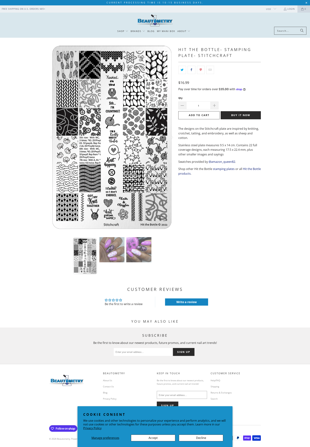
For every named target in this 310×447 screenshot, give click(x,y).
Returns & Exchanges (221, 392)
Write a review (186, 302)
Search (214, 398)
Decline (201, 438)
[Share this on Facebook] (191, 70)
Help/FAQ (215, 380)
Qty (180, 98)
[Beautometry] (155, 20)
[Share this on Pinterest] (201, 70)
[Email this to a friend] (210, 70)
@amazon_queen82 (222, 162)
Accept (153, 438)
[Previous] (52, 137)
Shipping (215, 386)
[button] (122, 31)
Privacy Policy (92, 428)
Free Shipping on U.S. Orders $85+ (23, 8)
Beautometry (63, 438)
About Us (107, 380)
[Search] (301, 31)
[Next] (172, 137)
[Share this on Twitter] (182, 70)
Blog (105, 392)
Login (291, 8)
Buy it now (240, 115)
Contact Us (108, 386)
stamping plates (224, 169)
